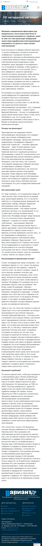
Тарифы (5, 506)
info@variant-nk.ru (13, 528)
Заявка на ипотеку (9, 508)
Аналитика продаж (30, 506)
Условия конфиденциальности (29, 542)
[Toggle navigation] (38, 7)
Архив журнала (8, 513)
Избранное (6, 1)
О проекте (27, 515)
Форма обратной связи (9, 530)
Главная (6, 21)
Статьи (13, 21)
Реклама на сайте (30, 513)
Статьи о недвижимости (11, 511)
